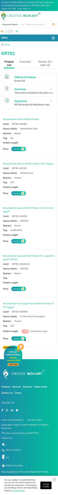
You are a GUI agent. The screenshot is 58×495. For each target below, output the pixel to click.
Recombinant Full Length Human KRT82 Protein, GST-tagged (28, 305)
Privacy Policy (19, 490)
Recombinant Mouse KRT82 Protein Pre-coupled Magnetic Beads (28, 257)
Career (17, 392)
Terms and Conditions (12, 419)
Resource (27, 386)
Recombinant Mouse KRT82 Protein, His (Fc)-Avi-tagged (28, 210)
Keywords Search (10, 24)
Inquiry (16, 148)
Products (5, 386)
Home (6, 44)
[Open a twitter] (7, 410)
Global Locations (14, 465)
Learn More (23, 8)
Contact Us (7, 392)
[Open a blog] (17, 410)
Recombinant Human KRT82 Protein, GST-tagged (28, 163)
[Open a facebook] (2, 410)
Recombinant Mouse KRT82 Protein (21, 119)
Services (16, 386)
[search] (54, 24)
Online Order (40, 386)
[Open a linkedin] (12, 410)
